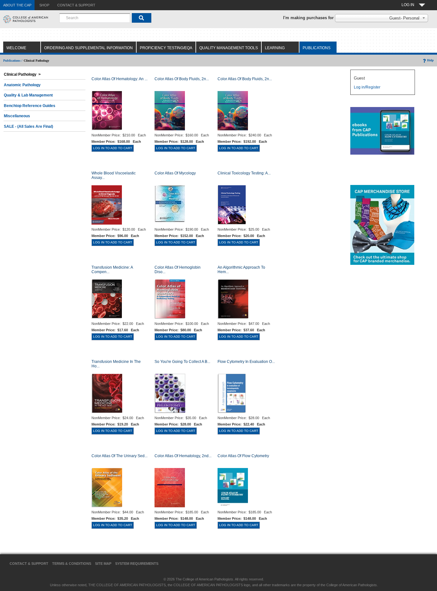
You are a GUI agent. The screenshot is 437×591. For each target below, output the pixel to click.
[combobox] (94, 18)
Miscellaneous (17, 116)
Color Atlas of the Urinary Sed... (119, 456)
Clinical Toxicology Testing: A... (244, 173)
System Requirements (136, 563)
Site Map (103, 563)
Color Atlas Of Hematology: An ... (119, 79)
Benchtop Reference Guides (29, 106)
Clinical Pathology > (22, 74)
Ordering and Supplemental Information (88, 48)
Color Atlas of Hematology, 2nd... (183, 456)
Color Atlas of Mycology (175, 173)
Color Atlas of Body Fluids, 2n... (182, 79)
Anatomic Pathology (22, 85)
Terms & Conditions (71, 563)
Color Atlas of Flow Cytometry (243, 456)
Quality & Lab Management (28, 95)
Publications (316, 48)
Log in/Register (367, 87)
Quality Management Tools (228, 48)
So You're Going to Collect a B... (182, 361)
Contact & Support (29, 563)
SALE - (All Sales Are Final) (28, 126)
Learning (275, 48)
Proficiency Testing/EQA (166, 48)
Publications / (12, 60)
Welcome (16, 48)
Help (430, 60)
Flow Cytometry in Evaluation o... (246, 361)
